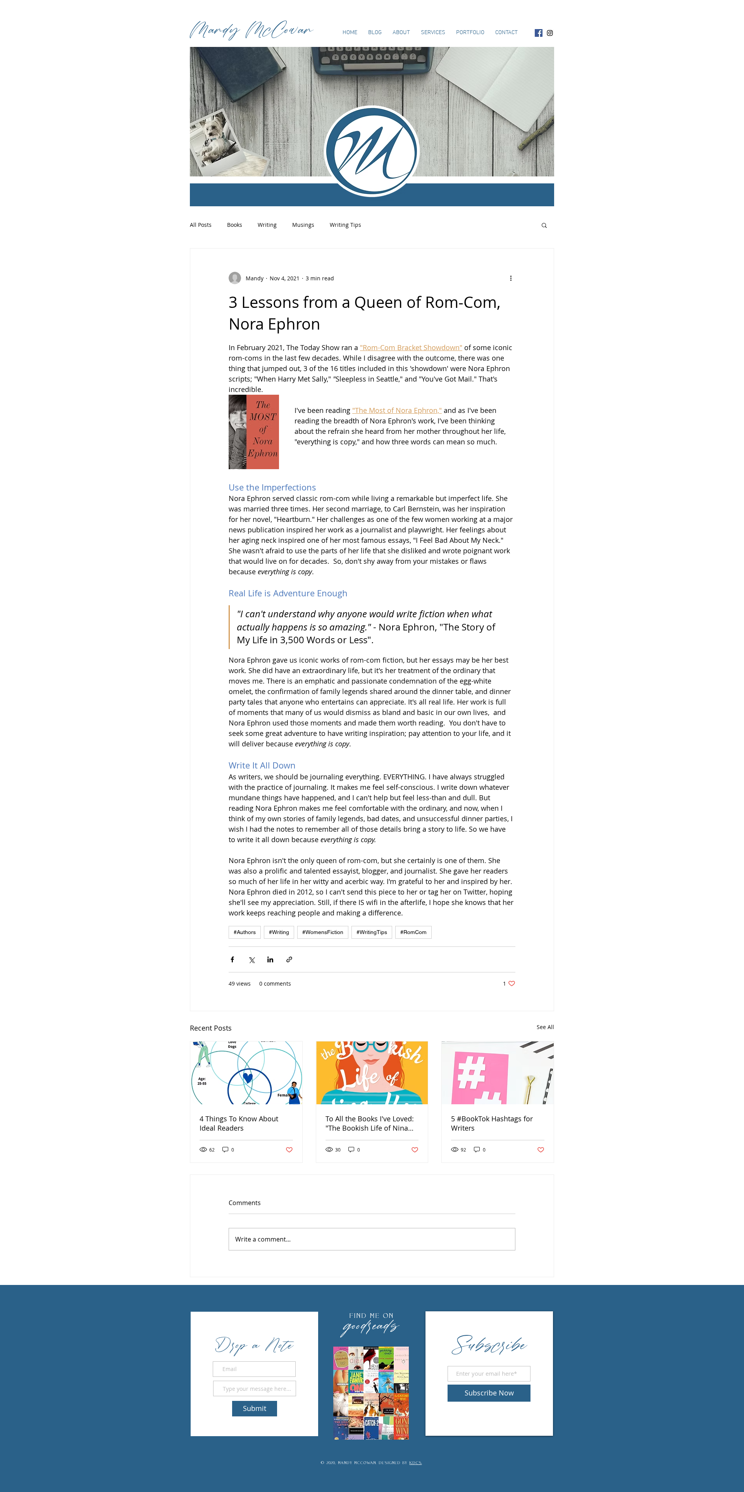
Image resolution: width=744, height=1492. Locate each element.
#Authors (245, 932)
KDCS (416, 1462)
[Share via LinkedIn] (270, 959)
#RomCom (413, 932)
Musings (303, 224)
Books (234, 224)
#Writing (279, 932)
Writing (267, 224)
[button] (544, 225)
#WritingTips (371, 932)
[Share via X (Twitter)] (251, 959)
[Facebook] (538, 33)
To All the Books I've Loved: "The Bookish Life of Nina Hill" (370, 1123)
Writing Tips (345, 224)
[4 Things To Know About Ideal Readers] (246, 1072)
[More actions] (510, 278)
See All (545, 1027)
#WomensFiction (322, 932)
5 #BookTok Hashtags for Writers (492, 1123)
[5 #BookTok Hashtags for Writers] (498, 1072)
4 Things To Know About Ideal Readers (239, 1123)
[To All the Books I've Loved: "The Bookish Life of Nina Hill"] (372, 1072)
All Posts (201, 224)
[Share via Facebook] (232, 959)
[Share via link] (289, 959)
